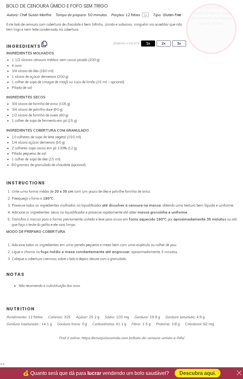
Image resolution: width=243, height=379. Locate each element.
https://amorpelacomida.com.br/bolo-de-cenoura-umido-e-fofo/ (132, 338)
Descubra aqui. (197, 373)
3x (179, 43)
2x (163, 43)
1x (148, 43)
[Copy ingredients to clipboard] (44, 44)
